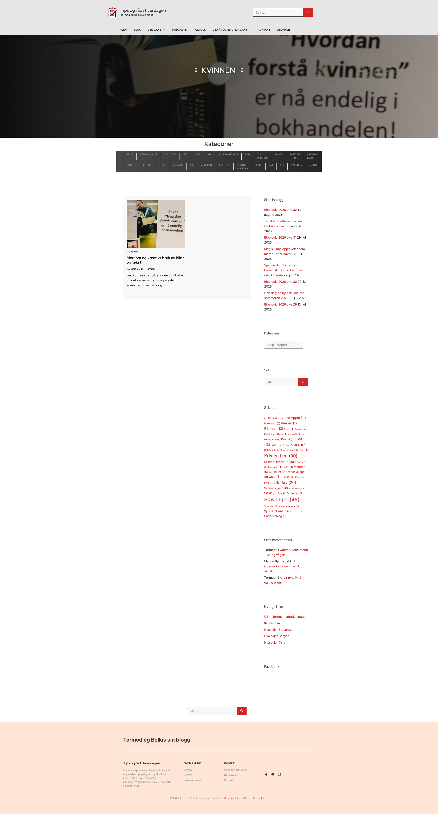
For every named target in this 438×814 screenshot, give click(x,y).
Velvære (178, 165)
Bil (192, 165)
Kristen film (280, 455)
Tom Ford (296, 511)
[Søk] (308, 12)
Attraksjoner (148, 154)
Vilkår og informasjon (230, 29)
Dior (301, 434)
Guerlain (299, 444)
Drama (287, 439)
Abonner (283, 29)
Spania (283, 493)
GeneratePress (232, 798)
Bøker (279, 154)
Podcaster (180, 29)
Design (292, 434)
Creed (289, 429)
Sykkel (270, 511)
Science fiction (297, 488)
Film (247, 154)
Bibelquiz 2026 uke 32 (280, 210)
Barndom (296, 165)
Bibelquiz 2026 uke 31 (280, 237)
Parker (288, 477)
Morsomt (206, 165)
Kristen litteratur (279, 462)
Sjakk (270, 493)
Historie (146, 165)
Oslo (275, 477)
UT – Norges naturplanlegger (285, 616)
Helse (162, 165)
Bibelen (273, 429)
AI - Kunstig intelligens (277, 418)
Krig (304, 450)
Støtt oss (229, 780)
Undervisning (275, 516)
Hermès (270, 450)
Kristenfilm (272, 623)
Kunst (130, 165)
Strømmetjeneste (288, 506)
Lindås (288, 467)
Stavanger (282, 499)
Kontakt (264, 29)
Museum (277, 472)
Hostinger (262, 798)
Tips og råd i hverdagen (143, 10)
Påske (269, 483)
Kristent (224, 165)
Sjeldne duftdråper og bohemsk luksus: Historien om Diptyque (283, 270)
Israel (294, 450)
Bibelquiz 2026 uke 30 (280, 281)
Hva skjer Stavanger (279, 629)
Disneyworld (272, 439)
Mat (185, 154)
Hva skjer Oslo (274, 642)
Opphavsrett (231, 774)
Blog (137, 29)
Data (197, 154)
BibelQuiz (154, 29)
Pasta (300, 477)
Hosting (283, 450)
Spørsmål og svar (193, 780)
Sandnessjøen (276, 488)
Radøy (286, 482)
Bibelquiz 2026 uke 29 (280, 304)
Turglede (170, 154)
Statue (296, 493)
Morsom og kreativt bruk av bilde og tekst (156, 260)
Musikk (314, 165)
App (209, 154)
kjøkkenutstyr (228, 154)
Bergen (290, 423)
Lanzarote (275, 467)
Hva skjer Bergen (276, 636)
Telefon (283, 511)
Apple (298, 418)
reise (130, 154)
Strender (271, 506)
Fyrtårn (276, 445)
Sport (258, 165)
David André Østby (275, 434)
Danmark (301, 429)
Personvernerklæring (235, 769)
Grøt (286, 445)
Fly (282, 165)
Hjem (123, 29)
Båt (271, 165)
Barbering (272, 423)
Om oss (200, 29)
